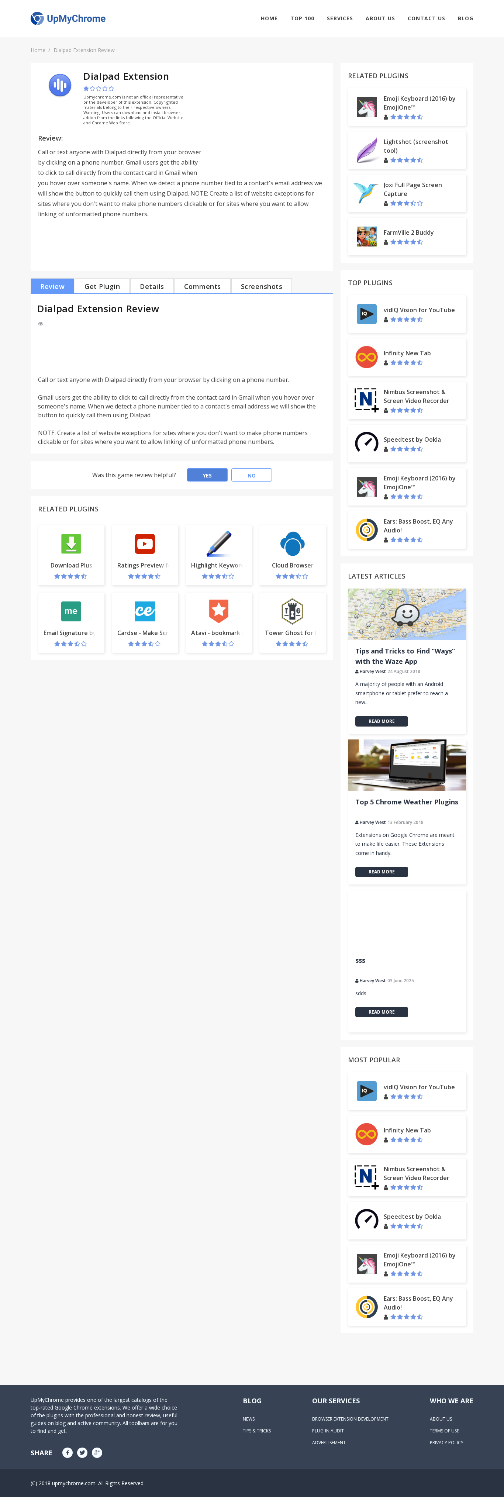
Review (52, 286)
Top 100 (302, 18)
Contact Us (426, 18)
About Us (380, 18)
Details (152, 286)
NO (252, 475)
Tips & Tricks (257, 1431)
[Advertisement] (264, 122)
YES (207, 475)
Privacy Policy (446, 1442)
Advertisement (329, 1442)
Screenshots (262, 286)
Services (340, 18)
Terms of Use (444, 1431)
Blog (465, 18)
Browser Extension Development (350, 1419)
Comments (202, 286)
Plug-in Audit (328, 1431)
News (249, 1419)
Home (269, 18)
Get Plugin (102, 286)
